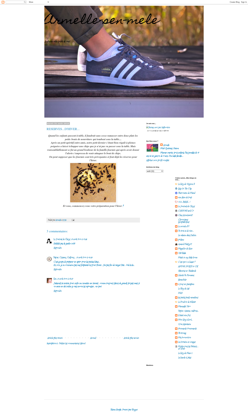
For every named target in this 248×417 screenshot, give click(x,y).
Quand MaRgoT (185, 244)
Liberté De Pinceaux (186, 275)
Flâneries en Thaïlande (187, 270)
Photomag (182, 333)
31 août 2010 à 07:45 (79, 239)
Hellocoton (166, 131)
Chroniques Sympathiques (183, 221)
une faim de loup (185, 197)
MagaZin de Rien (185, 248)
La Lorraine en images (186, 342)
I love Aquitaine (184, 324)
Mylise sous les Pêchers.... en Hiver (188, 347)
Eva (55, 278)
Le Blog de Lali (183, 288)
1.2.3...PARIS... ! (184, 201)
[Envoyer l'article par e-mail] (73, 220)
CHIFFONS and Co (186, 210)
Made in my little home (187, 257)
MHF (180, 293)
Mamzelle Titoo (184, 306)
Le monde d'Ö (183, 226)
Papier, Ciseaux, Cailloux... (64, 257)
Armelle (166, 145)
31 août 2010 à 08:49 (84, 257)
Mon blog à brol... (185, 319)
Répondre (57, 248)
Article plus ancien (131, 338)
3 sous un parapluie (186, 284)
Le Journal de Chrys (62, 239)
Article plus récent (54, 338)
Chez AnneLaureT (185, 215)
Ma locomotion (184, 337)
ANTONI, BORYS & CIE (188, 266)
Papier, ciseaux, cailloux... (188, 310)
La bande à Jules (184, 357)
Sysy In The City (185, 188)
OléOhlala (182, 253)
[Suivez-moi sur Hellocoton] (158, 127)
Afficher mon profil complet (157, 160)
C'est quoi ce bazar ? (186, 262)
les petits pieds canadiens (188, 297)
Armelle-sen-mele (101, 21)
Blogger (134, 409)
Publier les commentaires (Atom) (72, 343)
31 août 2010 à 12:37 (65, 278)
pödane (181, 239)
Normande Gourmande (187, 328)
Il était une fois (184, 315)
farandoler (182, 279)
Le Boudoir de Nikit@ (186, 302)
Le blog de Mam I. (185, 353)
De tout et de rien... (186, 230)
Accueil (93, 338)
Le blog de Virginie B (186, 184)
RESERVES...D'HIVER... (63, 129)
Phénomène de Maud (186, 193)
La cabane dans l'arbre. (187, 235)
